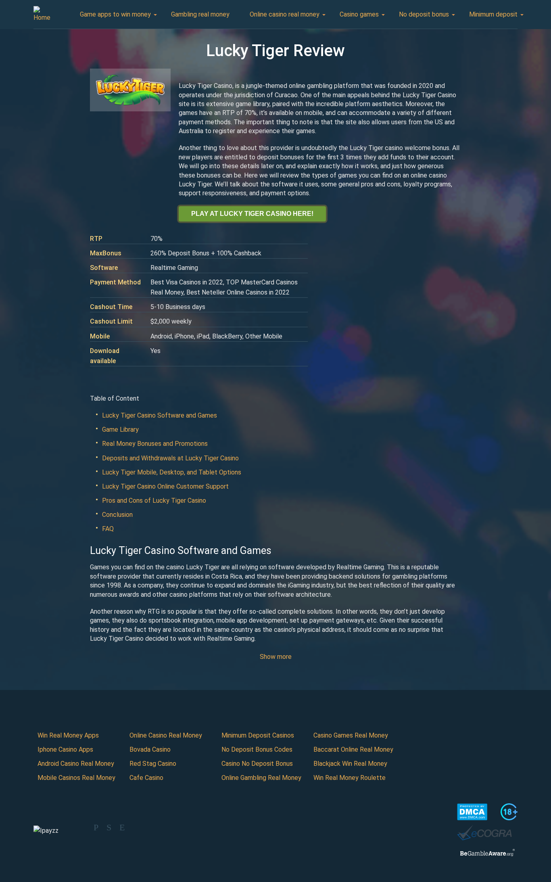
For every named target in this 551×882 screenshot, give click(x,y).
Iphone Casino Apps (65, 749)
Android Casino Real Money (76, 763)
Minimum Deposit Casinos (257, 735)
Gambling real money (200, 14)
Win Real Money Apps (68, 735)
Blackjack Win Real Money (350, 763)
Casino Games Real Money (350, 735)
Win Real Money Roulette (349, 778)
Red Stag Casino (152, 763)
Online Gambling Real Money (261, 778)
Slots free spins (374, 138)
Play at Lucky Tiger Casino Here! (252, 213)
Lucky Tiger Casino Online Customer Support (165, 486)
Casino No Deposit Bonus (257, 763)
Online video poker (378, 52)
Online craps (369, 67)
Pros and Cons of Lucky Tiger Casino (154, 500)
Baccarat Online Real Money (353, 749)
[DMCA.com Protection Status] (472, 811)
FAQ (108, 529)
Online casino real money (284, 14)
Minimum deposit (493, 14)
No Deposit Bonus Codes (256, 749)
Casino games (359, 14)
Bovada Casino (150, 749)
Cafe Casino (146, 778)
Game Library (120, 429)
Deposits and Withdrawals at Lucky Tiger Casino (170, 458)
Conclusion (117, 514)
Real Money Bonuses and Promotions (155, 443)
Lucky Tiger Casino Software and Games (159, 415)
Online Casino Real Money (165, 735)
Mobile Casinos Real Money (76, 778)
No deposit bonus (424, 14)
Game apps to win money (115, 14)
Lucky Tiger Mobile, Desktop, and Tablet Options (171, 472)
